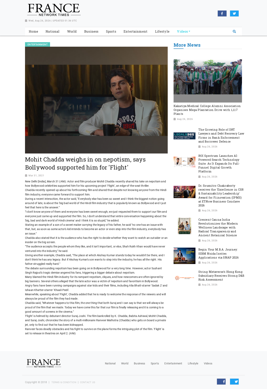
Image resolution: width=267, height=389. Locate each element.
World (124, 363)
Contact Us (87, 382)
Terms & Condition (63, 382)
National (110, 363)
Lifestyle (193, 363)
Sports (155, 363)
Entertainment (173, 363)
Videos (208, 363)
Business (139, 363)
